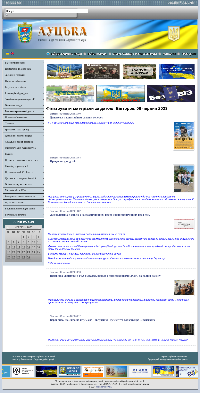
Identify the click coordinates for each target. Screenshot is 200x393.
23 (28, 252)
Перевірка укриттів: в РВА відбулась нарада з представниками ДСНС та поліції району (105, 275)
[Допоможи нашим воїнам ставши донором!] (184, 149)
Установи (9, 123)
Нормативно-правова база (18, 68)
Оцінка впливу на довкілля (18, 184)
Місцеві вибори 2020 (15, 190)
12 (8, 247)
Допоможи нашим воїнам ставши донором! (77, 117)
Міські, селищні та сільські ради (134, 53)
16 (28, 247)
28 (18, 257)
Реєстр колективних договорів (20, 196)
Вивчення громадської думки (19, 111)
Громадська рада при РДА (17, 129)
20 (13, 252)
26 (8, 257)
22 (23, 252)
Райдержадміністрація (66, 53)
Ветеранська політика (15, 214)
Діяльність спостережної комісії (20, 178)
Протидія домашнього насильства (21, 160)
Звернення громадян (15, 75)
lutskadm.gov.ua (104, 387)
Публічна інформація (15, 81)
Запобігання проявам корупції (19, 99)
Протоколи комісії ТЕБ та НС (19, 172)
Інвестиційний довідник (16, 93)
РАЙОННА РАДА (97, 53)
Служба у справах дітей (16, 166)
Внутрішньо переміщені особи (20, 208)
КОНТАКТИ (169, 53)
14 (18, 247)
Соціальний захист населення (19, 141)
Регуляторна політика (15, 87)
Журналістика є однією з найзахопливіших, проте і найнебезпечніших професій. (100, 214)
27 (13, 257)
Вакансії (9, 154)
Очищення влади (13, 105)
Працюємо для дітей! (63, 161)
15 (23, 247)
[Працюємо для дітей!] (184, 192)
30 (28, 257)
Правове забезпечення (16, 117)
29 (23, 257)
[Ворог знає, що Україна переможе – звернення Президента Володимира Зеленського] (184, 335)
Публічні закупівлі (14, 202)
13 (13, 247)
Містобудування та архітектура (20, 147)
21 (18, 252)
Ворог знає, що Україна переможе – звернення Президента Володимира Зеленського (102, 319)
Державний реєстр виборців (18, 135)
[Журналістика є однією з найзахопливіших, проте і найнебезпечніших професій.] (184, 229)
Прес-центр (188, 53)
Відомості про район (15, 62)
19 (8, 252)
